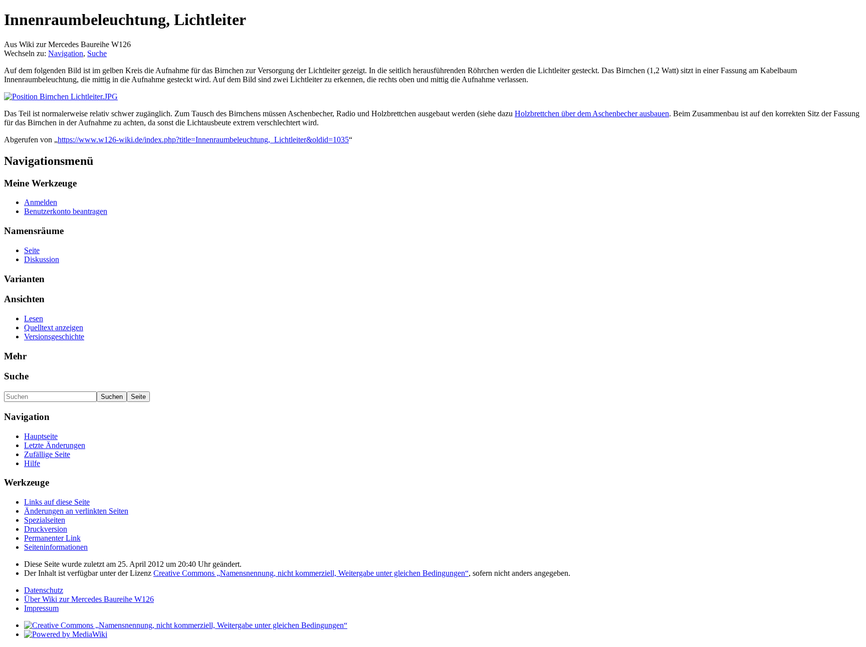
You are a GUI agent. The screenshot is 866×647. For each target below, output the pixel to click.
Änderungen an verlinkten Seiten (76, 511)
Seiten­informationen (56, 547)
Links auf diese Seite (57, 502)
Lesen (33, 318)
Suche (97, 53)
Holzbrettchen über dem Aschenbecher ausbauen (592, 113)
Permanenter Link (52, 538)
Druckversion (45, 529)
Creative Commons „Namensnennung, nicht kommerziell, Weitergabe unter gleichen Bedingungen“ (311, 573)
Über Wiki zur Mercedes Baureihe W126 (89, 599)
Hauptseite (41, 436)
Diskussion (41, 259)
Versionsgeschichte (54, 336)
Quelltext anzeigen (53, 327)
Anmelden (40, 202)
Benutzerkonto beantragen (65, 211)
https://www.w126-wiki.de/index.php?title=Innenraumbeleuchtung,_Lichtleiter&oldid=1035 (203, 139)
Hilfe (32, 463)
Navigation (65, 53)
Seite (32, 250)
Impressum (41, 608)
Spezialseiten (44, 520)
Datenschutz (43, 590)
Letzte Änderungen (54, 445)
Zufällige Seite (47, 454)
